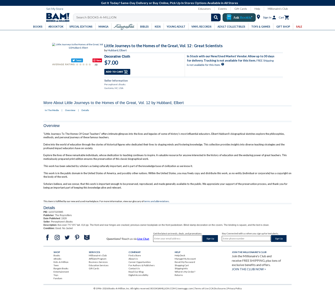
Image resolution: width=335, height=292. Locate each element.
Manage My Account (185, 258)
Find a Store (135, 255)
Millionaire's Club (278, 8)
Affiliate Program (97, 258)
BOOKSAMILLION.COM (163, 288)
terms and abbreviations (156, 201)
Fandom (58, 278)
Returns (179, 275)
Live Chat (143, 238)
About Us (133, 258)
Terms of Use (202, 288)
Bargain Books (61, 268)
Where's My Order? (185, 271)
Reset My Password (185, 262)
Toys (56, 275)
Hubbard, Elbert (117, 50)
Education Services (99, 265)
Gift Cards (240, 8)
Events (222, 8)
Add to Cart (117, 72)
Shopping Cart (182, 265)
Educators (204, 8)
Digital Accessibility (138, 275)
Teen (56, 265)
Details (85, 110)
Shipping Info (181, 268)
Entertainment (61, 271)
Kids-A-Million (61, 262)
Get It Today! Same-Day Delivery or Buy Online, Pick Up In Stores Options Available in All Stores (169, 3)
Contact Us (134, 268)
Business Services (98, 262)
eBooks (57, 258)
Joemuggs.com (185, 288)
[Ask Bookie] (239, 17)
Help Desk (180, 255)
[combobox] (149, 17)
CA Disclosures (218, 288)
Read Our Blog (136, 271)
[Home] (56, 17)
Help (257, 8)
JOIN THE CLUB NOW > (249, 269)
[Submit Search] (216, 17)
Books (57, 255)
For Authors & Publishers (142, 265)
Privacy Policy (235, 288)
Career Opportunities (140, 262)
